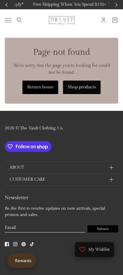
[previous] (6, 4)
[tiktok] (32, 244)
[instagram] (15, 244)
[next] (116, 4)
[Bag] (115, 20)
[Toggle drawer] (8, 20)
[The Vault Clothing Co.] (61, 20)
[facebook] (7, 244)
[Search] (19, 20)
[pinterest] (23, 244)
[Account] (103, 20)
